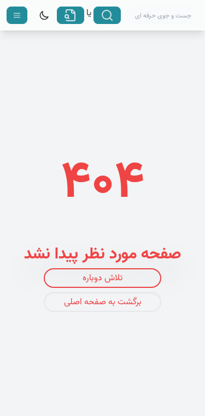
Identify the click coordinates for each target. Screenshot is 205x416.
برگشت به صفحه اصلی (103, 302)
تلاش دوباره (102, 278)
